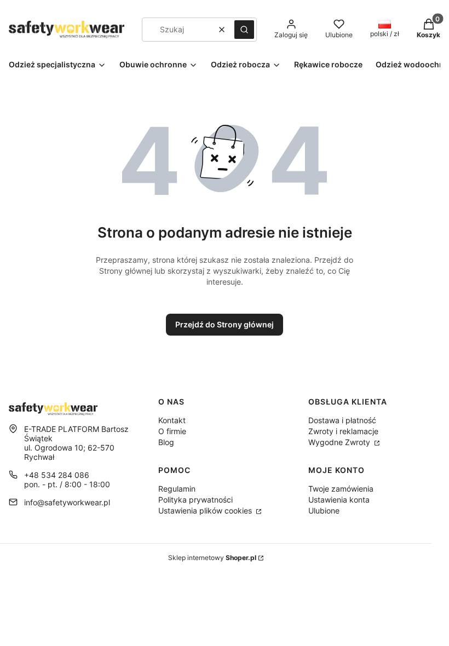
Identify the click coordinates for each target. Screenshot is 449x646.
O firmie (172, 431)
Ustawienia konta (339, 499)
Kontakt (172, 420)
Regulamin (176, 488)
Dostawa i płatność (342, 420)
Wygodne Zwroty (340, 442)
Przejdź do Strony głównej (224, 324)
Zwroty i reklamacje (343, 431)
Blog (166, 442)
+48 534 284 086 (56, 475)
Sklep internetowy (212, 557)
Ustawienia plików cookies (206, 510)
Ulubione (323, 510)
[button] (244, 29)
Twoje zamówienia (340, 488)
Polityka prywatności (195, 499)
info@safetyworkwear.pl (67, 502)
